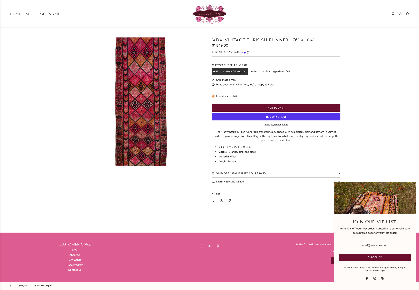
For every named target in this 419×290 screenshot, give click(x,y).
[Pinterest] (217, 246)
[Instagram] (209, 246)
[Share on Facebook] (213, 201)
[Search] (393, 13)
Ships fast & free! (226, 79)
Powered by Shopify (43, 286)
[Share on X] (221, 201)
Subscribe (375, 257)
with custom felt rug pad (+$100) (270, 71)
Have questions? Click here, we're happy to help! (245, 84)
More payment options (276, 124)
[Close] (409, 187)
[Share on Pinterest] (229, 201)
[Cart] (407, 13)
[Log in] (400, 13)
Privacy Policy (397, 267)
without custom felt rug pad (229, 71)
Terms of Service (372, 270)
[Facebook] (201, 246)
